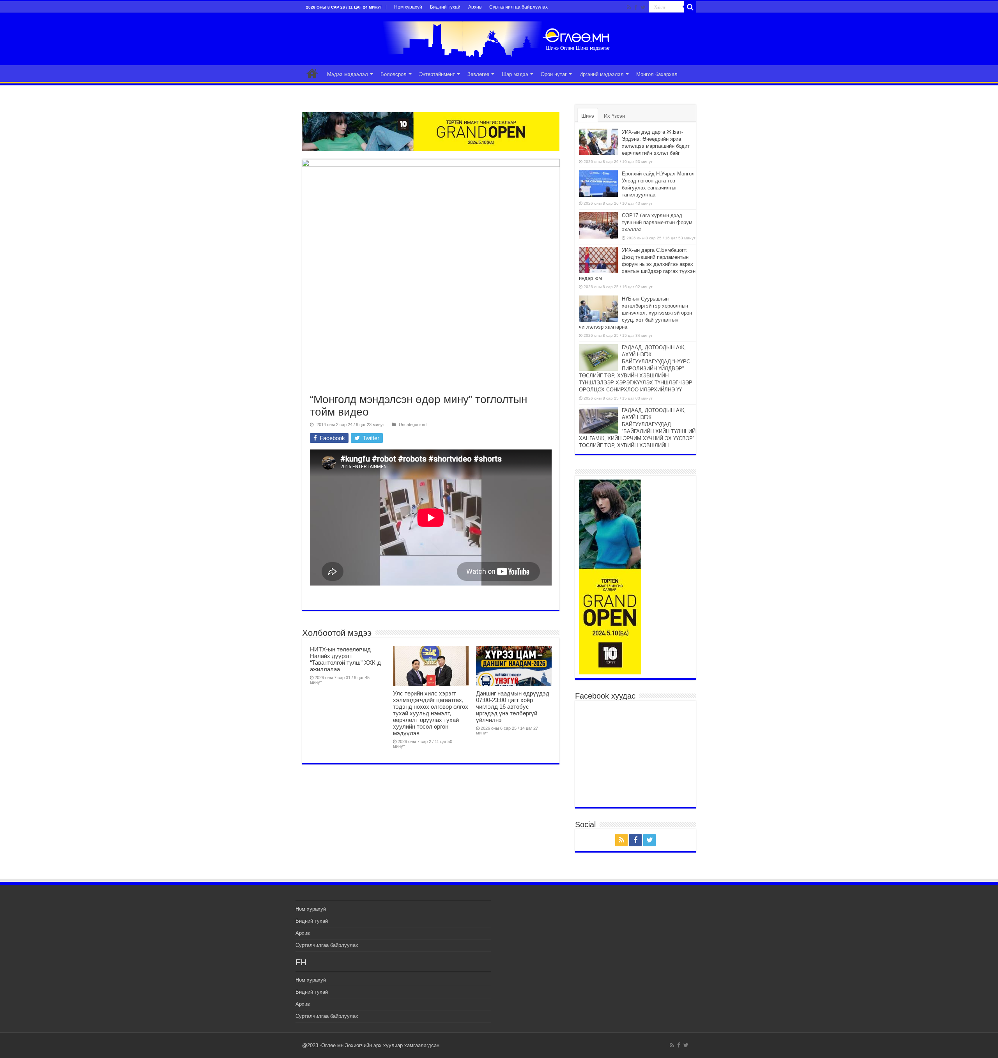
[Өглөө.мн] (499, 37)
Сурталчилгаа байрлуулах (518, 7)
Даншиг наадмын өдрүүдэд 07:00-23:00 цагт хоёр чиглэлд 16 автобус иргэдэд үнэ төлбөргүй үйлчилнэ (512, 706)
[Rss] (629, 7)
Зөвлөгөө (478, 74)
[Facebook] (635, 7)
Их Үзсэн (614, 116)
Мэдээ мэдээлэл (347, 74)
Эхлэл (312, 73)
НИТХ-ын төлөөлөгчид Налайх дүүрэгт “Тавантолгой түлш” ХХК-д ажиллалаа (345, 659)
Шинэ (587, 116)
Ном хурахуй (408, 7)
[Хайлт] (690, 7)
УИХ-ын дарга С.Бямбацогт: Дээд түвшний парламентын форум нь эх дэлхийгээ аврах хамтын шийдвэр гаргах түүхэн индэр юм (637, 264)
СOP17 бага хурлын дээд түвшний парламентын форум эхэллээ (657, 222)
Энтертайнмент (437, 74)
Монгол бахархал (657, 74)
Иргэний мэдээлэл (601, 74)
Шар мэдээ (515, 74)
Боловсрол (393, 74)
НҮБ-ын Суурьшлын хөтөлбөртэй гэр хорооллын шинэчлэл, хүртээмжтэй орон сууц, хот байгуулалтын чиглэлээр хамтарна (635, 313)
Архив (474, 7)
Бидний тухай (445, 7)
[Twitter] (643, 7)
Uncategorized (412, 424)
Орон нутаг (554, 74)
